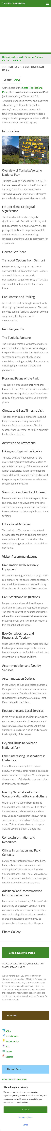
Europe (9, 1051)
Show (16, 79)
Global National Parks (13, 3)
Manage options (25, 1117)
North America (26, 57)
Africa (8, 1031)
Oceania (9, 1057)
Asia (7, 1046)
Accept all (25, 1109)
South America (12, 1041)
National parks (9, 57)
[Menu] (47, 3)
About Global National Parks (14, 1079)
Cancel (25, 1125)
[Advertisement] (25, 26)
